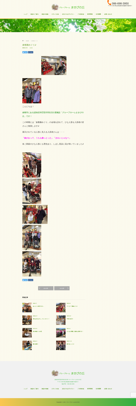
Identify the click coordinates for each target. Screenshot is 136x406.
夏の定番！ (35, 344)
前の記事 (46, 288)
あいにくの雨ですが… (38, 306)
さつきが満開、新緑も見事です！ (75, 331)
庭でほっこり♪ (70, 344)
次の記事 (62, 288)
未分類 (31, 47)
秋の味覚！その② (37, 331)
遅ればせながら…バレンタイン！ (41, 319)
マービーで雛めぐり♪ (72, 306)
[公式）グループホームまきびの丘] (68, 7)
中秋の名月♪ (70, 319)
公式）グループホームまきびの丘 (71, 402)
